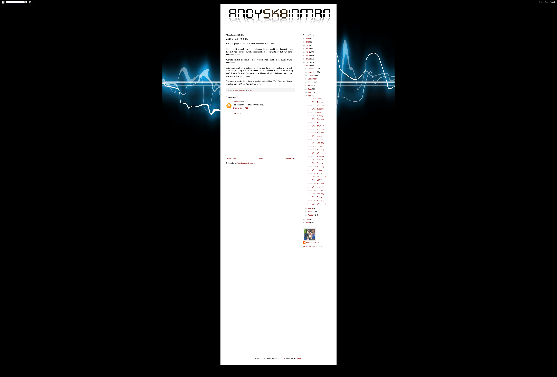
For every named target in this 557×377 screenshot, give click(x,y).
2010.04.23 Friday (315, 123)
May (310, 92)
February (311, 212)
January (311, 215)
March (310, 208)
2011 (308, 62)
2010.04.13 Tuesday (316, 156)
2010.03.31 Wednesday (317, 204)
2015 (308, 49)
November (312, 72)
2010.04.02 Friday (315, 197)
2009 (308, 219)
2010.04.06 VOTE (315, 180)
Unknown (236, 102)
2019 (308, 45)
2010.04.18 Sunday (315, 140)
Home (260, 159)
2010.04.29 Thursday (316, 102)
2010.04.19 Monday (315, 136)
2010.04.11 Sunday (315, 163)
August (311, 82)
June (310, 89)
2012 (308, 59)
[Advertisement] (260, 136)
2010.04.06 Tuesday (316, 184)
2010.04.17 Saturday (316, 143)
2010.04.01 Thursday (316, 201)
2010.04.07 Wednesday (317, 177)
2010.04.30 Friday (315, 99)
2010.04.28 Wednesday (317, 106)
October (311, 75)
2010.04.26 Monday (315, 112)
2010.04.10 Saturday (316, 167)
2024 (308, 42)
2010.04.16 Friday (315, 146)
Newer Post (231, 159)
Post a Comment (236, 113)
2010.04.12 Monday (315, 160)
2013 (308, 56)
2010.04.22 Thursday (316, 126)
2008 (308, 223)
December (312, 69)
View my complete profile (313, 246)
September (312, 79)
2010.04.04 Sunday (315, 190)
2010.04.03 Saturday (316, 194)
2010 (308, 66)
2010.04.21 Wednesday (317, 129)
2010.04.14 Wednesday (317, 153)
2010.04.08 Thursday (316, 173)
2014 (308, 52)
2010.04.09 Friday (315, 170)
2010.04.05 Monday (315, 187)
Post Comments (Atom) (246, 163)
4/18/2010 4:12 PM (240, 108)
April (310, 96)
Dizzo (283, 358)
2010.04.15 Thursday (316, 150)
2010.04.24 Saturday (316, 119)
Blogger (299, 358)
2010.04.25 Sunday (315, 116)
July (309, 86)
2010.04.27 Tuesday (316, 109)
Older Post (289, 159)
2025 (308, 39)
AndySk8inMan (312, 243)
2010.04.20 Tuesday (316, 133)
